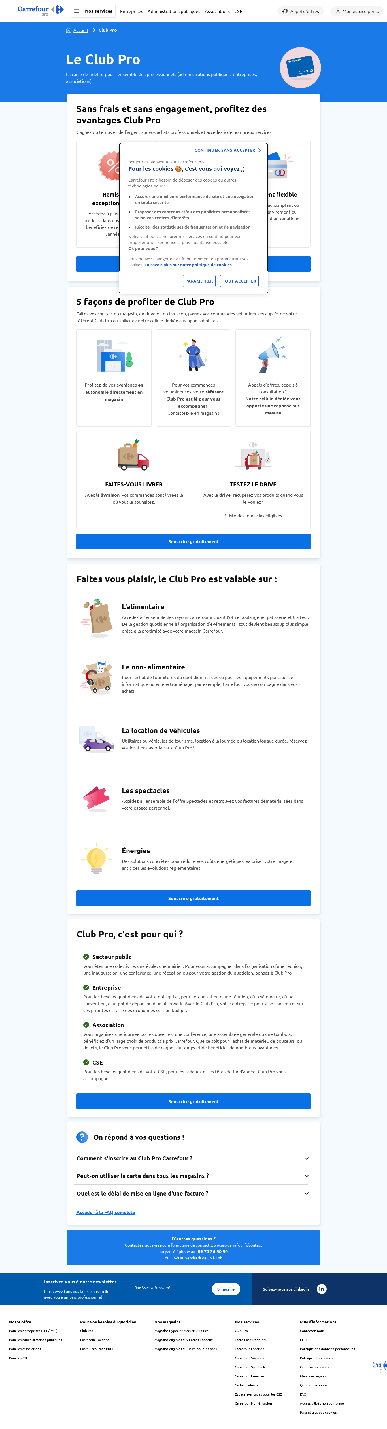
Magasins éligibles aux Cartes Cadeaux (183, 1339)
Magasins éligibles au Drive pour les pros (185, 1348)
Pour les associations (25, 1348)
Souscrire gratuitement (193, 541)
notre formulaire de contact (211, 1244)
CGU (303, 1339)
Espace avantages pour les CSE (258, 1394)
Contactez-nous (312, 1330)
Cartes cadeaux (246, 1385)
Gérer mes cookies (314, 1367)
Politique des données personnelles (327, 1348)
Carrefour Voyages (249, 1358)
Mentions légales (313, 1376)
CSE (238, 11)
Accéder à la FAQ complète (105, 1212)
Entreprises (131, 11)
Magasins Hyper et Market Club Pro (181, 1330)
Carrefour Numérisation (253, 1403)
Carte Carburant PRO (96, 1348)
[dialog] (193, 218)
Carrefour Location (95, 1339)
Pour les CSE (18, 1358)
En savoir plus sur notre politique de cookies (188, 264)
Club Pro (86, 1330)
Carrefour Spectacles (251, 1367)
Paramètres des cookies (318, 1412)
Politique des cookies (316, 1358)
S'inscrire (226, 1288)
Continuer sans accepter (225, 150)
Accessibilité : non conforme (322, 1403)
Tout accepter (239, 281)
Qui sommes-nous (313, 1385)
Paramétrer (199, 281)
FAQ (303, 1394)
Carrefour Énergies (250, 1376)
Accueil (80, 30)
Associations (217, 11)
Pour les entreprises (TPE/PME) (33, 1330)
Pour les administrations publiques (35, 1339)
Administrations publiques (174, 11)
